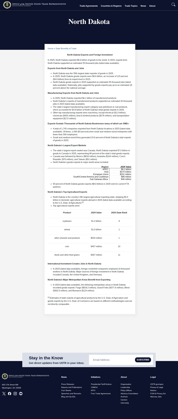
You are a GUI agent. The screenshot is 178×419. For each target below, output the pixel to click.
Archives (124, 397)
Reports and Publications (71, 387)
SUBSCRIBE (143, 360)
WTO (93, 390)
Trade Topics (131, 6)
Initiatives (95, 377)
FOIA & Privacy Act (158, 393)
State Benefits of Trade (66, 48)
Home (50, 48)
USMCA (94, 387)
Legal (153, 377)
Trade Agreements (89, 6)
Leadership (125, 387)
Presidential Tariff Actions (101, 384)
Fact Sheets (66, 390)
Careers (124, 400)
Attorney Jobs (156, 397)
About (152, 6)
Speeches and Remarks (71, 393)
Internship (125, 403)
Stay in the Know (46, 358)
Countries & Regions (111, 6)
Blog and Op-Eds (68, 397)
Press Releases (67, 384)
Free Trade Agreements (101, 393)
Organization (126, 384)
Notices (153, 390)
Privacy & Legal (156, 387)
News (143, 6)
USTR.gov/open (156, 384)
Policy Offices (126, 390)
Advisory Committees (129, 393)
